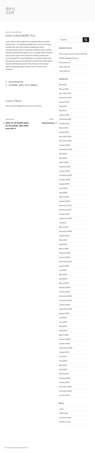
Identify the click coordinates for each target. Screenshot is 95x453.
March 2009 (64, 162)
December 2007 (65, 205)
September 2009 (65, 149)
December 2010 (65, 136)
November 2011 (65, 119)
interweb (13, 85)
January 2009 (64, 171)
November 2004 (65, 300)
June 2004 (63, 322)
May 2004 (63, 326)
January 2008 (64, 201)
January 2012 (64, 115)
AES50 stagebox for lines (68, 58)
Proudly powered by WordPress (16, 447)
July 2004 (63, 318)
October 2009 (64, 145)
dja (20, 32)
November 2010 (65, 141)
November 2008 (65, 175)
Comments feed (65, 417)
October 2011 (64, 123)
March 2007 (64, 227)
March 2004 (64, 335)
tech (27, 85)
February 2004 (64, 339)
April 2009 (63, 158)
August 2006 (64, 236)
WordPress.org (64, 422)
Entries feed (63, 413)
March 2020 (64, 89)
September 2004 (65, 309)
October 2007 (64, 214)
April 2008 (63, 193)
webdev (34, 85)
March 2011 (63, 128)
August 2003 (64, 352)
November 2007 (65, 210)
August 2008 (64, 184)
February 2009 (64, 167)
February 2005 (64, 287)
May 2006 (63, 240)
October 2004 (64, 305)
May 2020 (63, 85)
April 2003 (63, 369)
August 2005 (64, 266)
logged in (20, 106)
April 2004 (63, 331)
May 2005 (63, 274)
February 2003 (64, 378)
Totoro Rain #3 (64, 67)
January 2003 (64, 382)
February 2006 (64, 253)
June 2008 (63, 188)
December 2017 (65, 93)
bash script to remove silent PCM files (73, 54)
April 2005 (63, 279)
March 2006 (64, 249)
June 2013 (63, 106)
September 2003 (65, 348)
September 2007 (65, 218)
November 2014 (65, 98)
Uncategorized (16, 82)
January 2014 (64, 102)
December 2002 (65, 387)
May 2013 (63, 110)
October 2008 (64, 180)
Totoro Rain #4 (64, 62)
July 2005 (63, 270)
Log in (61, 409)
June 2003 (63, 361)
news (21, 85)
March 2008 (64, 197)
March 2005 (64, 283)
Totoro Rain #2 (64, 71)
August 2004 (64, 313)
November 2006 (65, 231)
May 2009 (63, 154)
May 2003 (63, 365)
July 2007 (62, 223)
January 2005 (64, 292)
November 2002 (65, 391)
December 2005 (65, 261)
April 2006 (63, 244)
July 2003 (63, 356)
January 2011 (64, 132)
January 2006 (64, 257)
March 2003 (64, 374)
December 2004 (65, 296)
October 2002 (64, 395)
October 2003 (64, 344)
